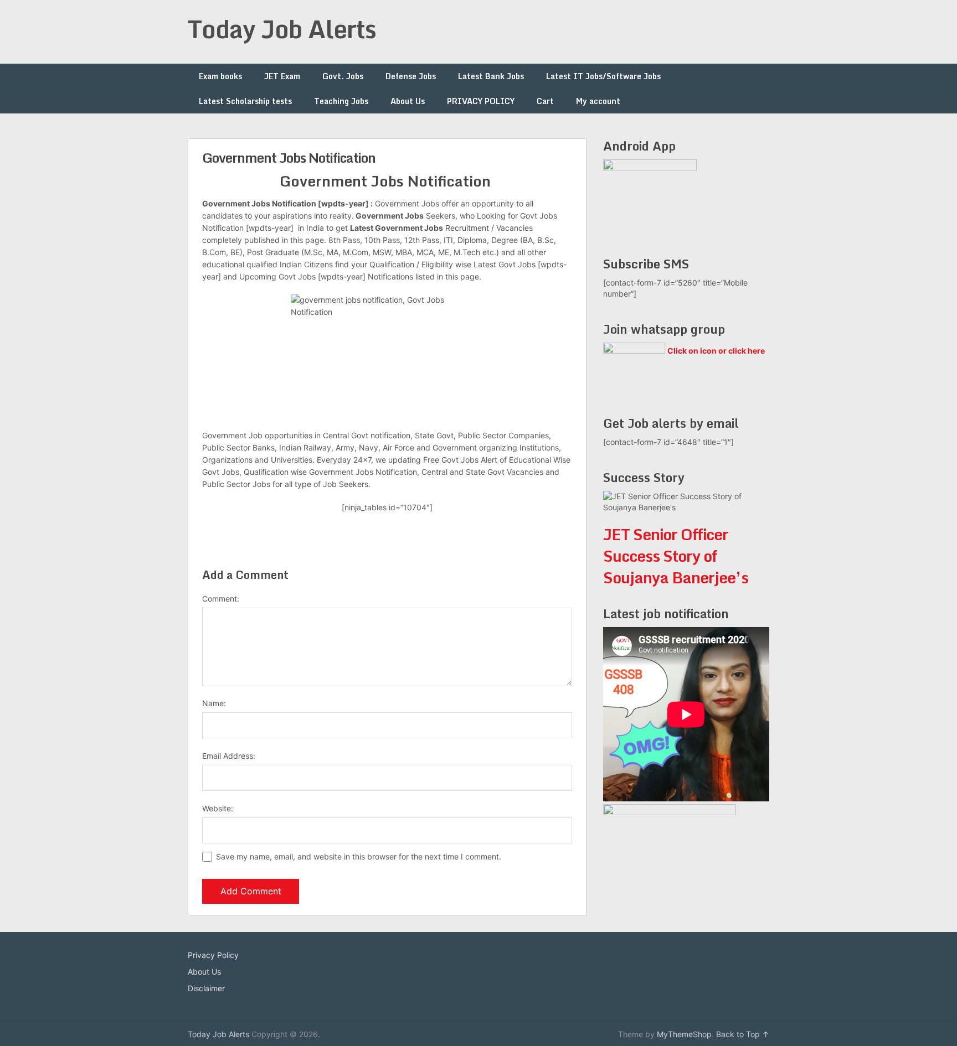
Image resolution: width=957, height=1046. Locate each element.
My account (598, 101)
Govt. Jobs (342, 76)
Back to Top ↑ (742, 1034)
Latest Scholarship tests (245, 101)
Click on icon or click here (716, 350)
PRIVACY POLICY (480, 101)
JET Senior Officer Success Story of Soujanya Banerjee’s (675, 555)
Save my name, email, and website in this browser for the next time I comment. (358, 856)
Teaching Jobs (341, 101)
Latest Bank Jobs (491, 76)
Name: (214, 703)
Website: (217, 808)
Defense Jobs (410, 76)
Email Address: (228, 755)
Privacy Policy (213, 955)
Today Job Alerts (282, 29)
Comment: (220, 598)
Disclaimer (206, 988)
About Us (407, 101)
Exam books (220, 76)
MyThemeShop (684, 1034)
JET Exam (282, 76)
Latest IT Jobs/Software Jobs (603, 76)
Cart (545, 101)
